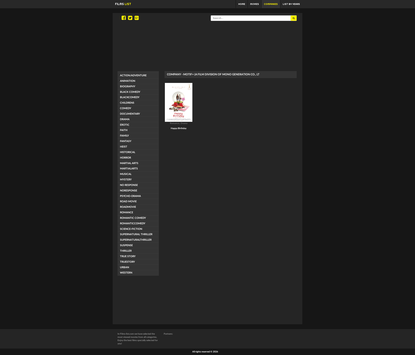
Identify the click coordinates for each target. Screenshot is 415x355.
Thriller (126, 251)
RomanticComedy (132, 223)
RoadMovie (128, 207)
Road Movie (128, 201)
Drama (125, 119)
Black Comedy (130, 92)
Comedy (125, 108)
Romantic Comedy (133, 218)
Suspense (126, 245)
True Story (128, 256)
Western (126, 272)
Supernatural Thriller (136, 234)
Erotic (124, 125)
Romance (126, 212)
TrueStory (127, 262)
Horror (125, 157)
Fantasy (125, 141)
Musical (125, 174)
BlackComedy (129, 97)
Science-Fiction (131, 229)
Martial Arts (129, 163)
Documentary (130, 114)
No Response (129, 185)
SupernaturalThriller (136, 240)
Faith (123, 130)
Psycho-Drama (130, 196)
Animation (127, 81)
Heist (123, 146)
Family (124, 135)
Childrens (127, 103)
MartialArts (129, 168)
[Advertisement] (207, 46)
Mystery (126, 179)
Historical (127, 152)
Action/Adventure (133, 75)
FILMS (123, 4)
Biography (127, 86)
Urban (124, 267)
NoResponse (128, 190)
